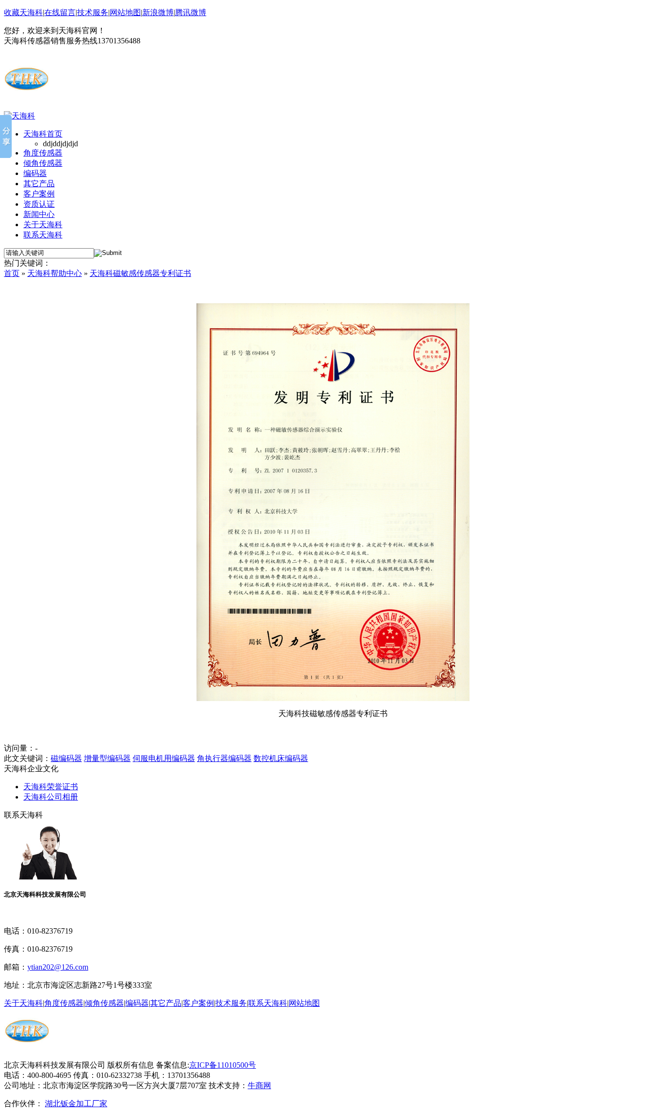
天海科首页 (42, 134)
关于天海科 (42, 224)
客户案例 (39, 194)
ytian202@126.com (57, 967)
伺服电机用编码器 (164, 758)
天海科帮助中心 (54, 273)
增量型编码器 (107, 758)
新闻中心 (39, 214)
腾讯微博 (190, 12)
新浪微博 (158, 12)
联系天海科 (42, 235)
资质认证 (39, 204)
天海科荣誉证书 (50, 786)
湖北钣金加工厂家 (76, 1103)
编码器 (35, 173)
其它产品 (39, 183)
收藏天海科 (23, 12)
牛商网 (259, 1085)
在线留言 (60, 12)
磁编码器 (66, 758)
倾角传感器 (42, 163)
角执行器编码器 (224, 758)
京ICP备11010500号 (222, 1065)
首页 (12, 273)
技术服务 (92, 12)
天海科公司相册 (50, 797)
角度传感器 (42, 153)
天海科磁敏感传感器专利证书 (140, 273)
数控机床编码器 (281, 758)
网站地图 (125, 12)
